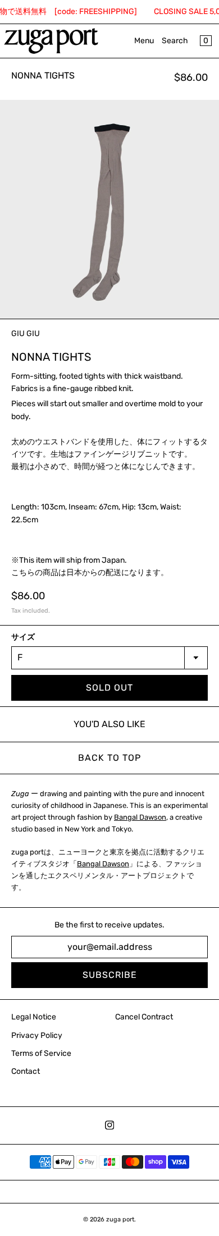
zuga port (120, 1219)
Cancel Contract (144, 1017)
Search (175, 40)
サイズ (23, 637)
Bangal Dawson (140, 817)
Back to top (109, 757)
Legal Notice (33, 1017)
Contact (25, 1071)
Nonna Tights (43, 75)
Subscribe (110, 974)
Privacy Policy (36, 1035)
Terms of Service (41, 1053)
